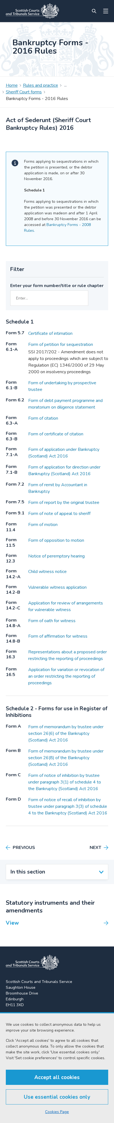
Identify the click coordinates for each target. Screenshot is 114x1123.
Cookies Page (57, 1111)
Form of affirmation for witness (57, 636)
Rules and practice (40, 85)
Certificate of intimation (50, 333)
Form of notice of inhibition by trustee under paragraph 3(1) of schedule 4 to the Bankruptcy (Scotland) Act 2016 (64, 782)
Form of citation (43, 418)
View (12, 923)
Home (12, 85)
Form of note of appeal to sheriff (59, 514)
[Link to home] (32, 11)
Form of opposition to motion (56, 540)
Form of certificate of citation (55, 434)
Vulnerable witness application (57, 587)
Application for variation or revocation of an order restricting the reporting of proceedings (66, 676)
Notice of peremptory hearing (56, 556)
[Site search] (94, 11)
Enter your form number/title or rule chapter (56, 286)
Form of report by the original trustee (63, 502)
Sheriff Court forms (24, 92)
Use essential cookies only (57, 1097)
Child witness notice (47, 572)
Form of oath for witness (52, 621)
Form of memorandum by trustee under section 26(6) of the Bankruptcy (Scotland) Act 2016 (65, 733)
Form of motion (43, 525)
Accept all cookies (57, 1077)
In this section (28, 871)
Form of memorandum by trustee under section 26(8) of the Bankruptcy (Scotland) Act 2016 (65, 757)
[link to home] (32, 962)
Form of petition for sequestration (60, 344)
